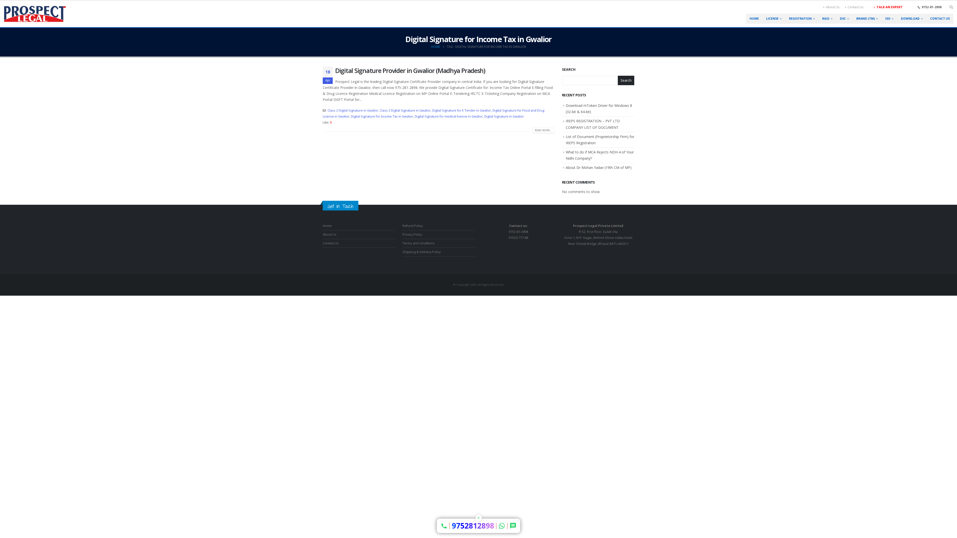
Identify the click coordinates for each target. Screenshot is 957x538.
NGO (825, 18)
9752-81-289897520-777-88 (518, 232)
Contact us (940, 18)
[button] (951, 7)
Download (910, 18)
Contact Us (856, 7)
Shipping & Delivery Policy (421, 252)
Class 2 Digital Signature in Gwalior (352, 110)
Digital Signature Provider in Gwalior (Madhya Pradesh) (410, 70)
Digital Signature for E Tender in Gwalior (461, 110)
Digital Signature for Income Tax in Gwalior (382, 116)
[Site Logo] (35, 14)
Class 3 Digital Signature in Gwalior (405, 110)
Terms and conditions (418, 243)
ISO (887, 18)
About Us (833, 7)
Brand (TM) (865, 18)
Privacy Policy (412, 234)
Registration (800, 18)
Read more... (543, 130)
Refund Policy (412, 226)
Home (754, 18)
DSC (843, 18)
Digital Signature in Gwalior (504, 116)
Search (568, 69)
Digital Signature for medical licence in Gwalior (449, 116)
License (772, 18)
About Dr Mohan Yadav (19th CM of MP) (599, 167)
